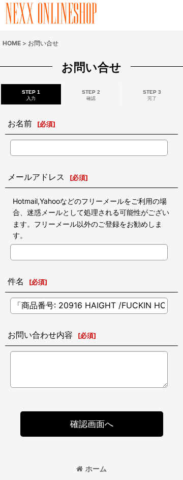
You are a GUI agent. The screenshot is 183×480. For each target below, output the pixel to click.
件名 (16, 281)
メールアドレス (36, 177)
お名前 (20, 123)
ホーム (96, 468)
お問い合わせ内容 (40, 335)
